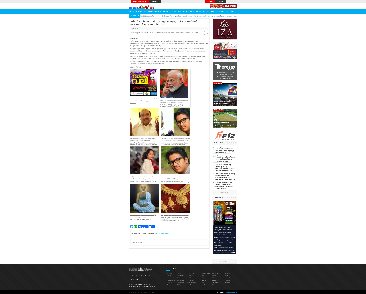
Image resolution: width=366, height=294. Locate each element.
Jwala (212, 11)
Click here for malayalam (161, 233)
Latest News (137, 11)
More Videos (218, 83)
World (185, 11)
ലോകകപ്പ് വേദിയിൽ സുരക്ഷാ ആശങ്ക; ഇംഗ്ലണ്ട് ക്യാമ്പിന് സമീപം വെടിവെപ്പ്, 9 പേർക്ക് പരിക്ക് (224, 124)
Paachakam (228, 280)
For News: (131, 284)
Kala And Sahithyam (183, 282)
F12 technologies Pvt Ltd (230, 292)
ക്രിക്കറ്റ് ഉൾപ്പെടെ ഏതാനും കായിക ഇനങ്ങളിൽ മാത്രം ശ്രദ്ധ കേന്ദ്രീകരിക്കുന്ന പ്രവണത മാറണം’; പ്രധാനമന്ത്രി (225, 159)
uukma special (218, 197)
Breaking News (217, 282)
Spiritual (158, 11)
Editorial (215, 280)
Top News (204, 285)
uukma (192, 11)
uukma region (217, 278)
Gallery (233, 11)
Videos (215, 285)
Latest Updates (206, 273)
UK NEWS (166, 11)
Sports (205, 11)
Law (227, 11)
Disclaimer (181, 273)
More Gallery (218, 109)
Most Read (181, 280)
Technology (193, 285)
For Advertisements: (134, 286)
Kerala (173, 11)
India (179, 11)
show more (224, 193)
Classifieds (220, 11)
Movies (198, 11)
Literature (169, 282)
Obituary (192, 280)
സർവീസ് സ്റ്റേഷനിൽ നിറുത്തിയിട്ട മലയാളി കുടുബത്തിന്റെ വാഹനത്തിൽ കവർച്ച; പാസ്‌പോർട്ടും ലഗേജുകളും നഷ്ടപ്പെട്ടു (164, 16)
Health (226, 275)
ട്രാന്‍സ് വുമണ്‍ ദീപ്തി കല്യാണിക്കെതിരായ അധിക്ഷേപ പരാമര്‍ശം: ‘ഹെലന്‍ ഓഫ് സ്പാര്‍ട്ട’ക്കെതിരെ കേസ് (224, 186)
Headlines (227, 282)
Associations (148, 11)
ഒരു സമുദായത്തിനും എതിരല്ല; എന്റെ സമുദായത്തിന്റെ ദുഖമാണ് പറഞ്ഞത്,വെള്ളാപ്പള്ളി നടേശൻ (225, 168)
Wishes (204, 280)
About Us (169, 273)
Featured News (171, 280)
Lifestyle (180, 285)
